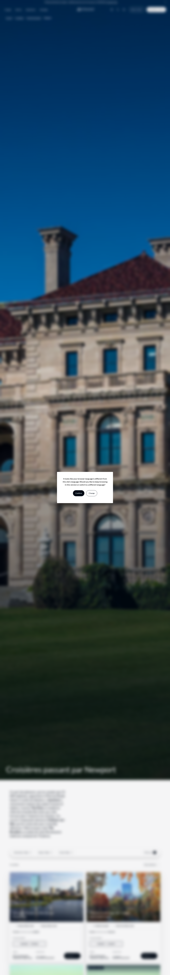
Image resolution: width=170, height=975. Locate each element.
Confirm (78, 493)
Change (92, 493)
